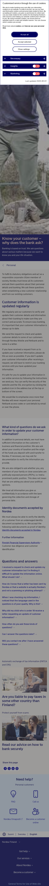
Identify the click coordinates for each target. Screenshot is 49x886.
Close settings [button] (24, 49)
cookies (18, 26)
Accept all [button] (24, 35)
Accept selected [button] (24, 42)
